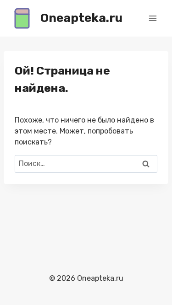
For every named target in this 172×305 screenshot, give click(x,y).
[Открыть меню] (152, 18)
